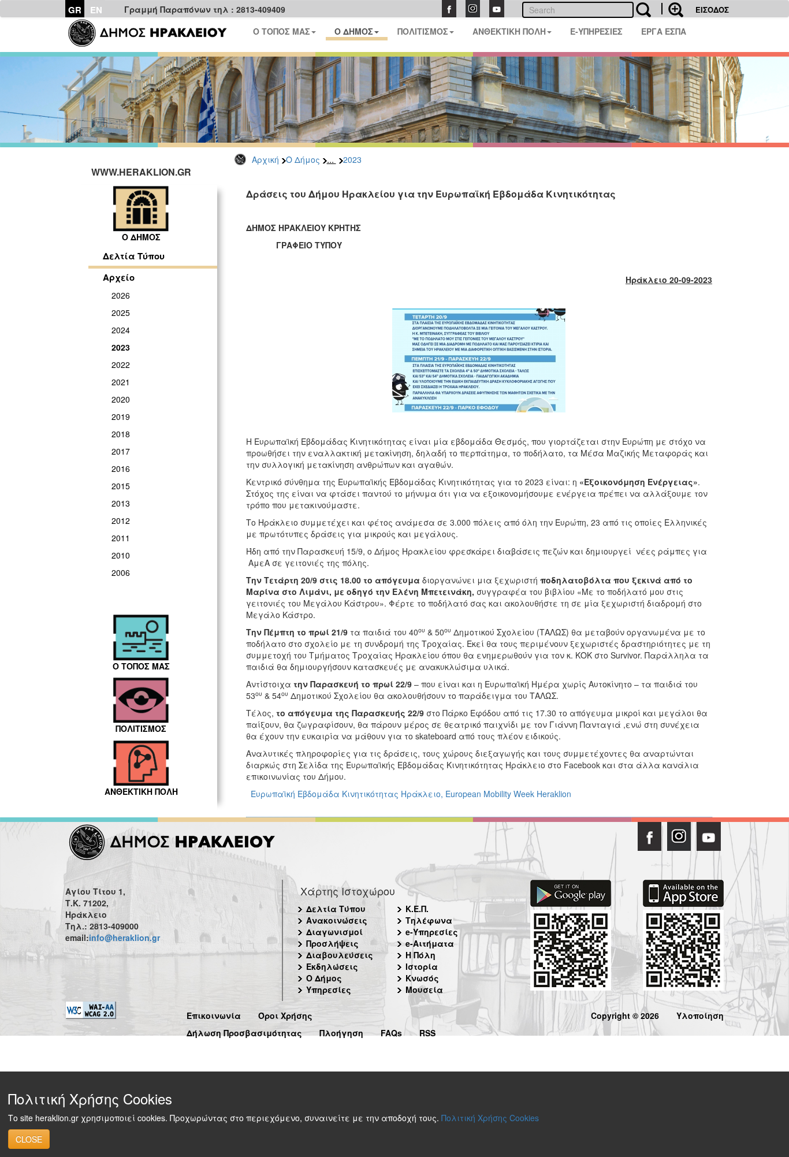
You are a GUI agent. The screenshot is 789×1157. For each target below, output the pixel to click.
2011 (120, 538)
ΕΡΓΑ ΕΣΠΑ (663, 31)
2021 (120, 382)
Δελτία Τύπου (134, 256)
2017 (120, 451)
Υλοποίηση (700, 1014)
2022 (120, 364)
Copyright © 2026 (625, 1014)
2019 (120, 416)
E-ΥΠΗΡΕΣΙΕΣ (596, 31)
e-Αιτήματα (429, 943)
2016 (120, 468)
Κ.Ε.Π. (417, 908)
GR (74, 9)
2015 (120, 486)
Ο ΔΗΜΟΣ (353, 31)
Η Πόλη (420, 955)
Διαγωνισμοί (334, 931)
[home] (154, 34)
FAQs (391, 1031)
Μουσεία (424, 989)
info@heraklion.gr (124, 937)
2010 (120, 555)
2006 (120, 572)
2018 (120, 434)
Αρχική (265, 159)
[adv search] (672, 8)
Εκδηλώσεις (332, 966)
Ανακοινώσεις (336, 920)
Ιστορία (421, 966)
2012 (120, 520)
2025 (120, 312)
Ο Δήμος (303, 159)
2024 (120, 330)
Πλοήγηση (341, 1031)
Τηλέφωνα (428, 920)
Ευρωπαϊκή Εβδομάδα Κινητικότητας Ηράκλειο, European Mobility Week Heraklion (411, 793)
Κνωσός (422, 978)
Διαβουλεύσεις (339, 955)
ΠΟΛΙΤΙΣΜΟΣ (422, 31)
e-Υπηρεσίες (431, 931)
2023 (352, 159)
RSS (427, 1031)
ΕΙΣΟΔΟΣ (712, 9)
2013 (120, 503)
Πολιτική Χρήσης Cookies (490, 1117)
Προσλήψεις (332, 943)
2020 (120, 399)
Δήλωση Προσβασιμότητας (244, 1031)
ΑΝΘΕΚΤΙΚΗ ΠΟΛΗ (509, 31)
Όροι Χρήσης (285, 1014)
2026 (120, 295)
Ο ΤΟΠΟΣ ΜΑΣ (281, 31)
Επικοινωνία (214, 1014)
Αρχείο (119, 277)
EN (96, 9)
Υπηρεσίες (328, 989)
